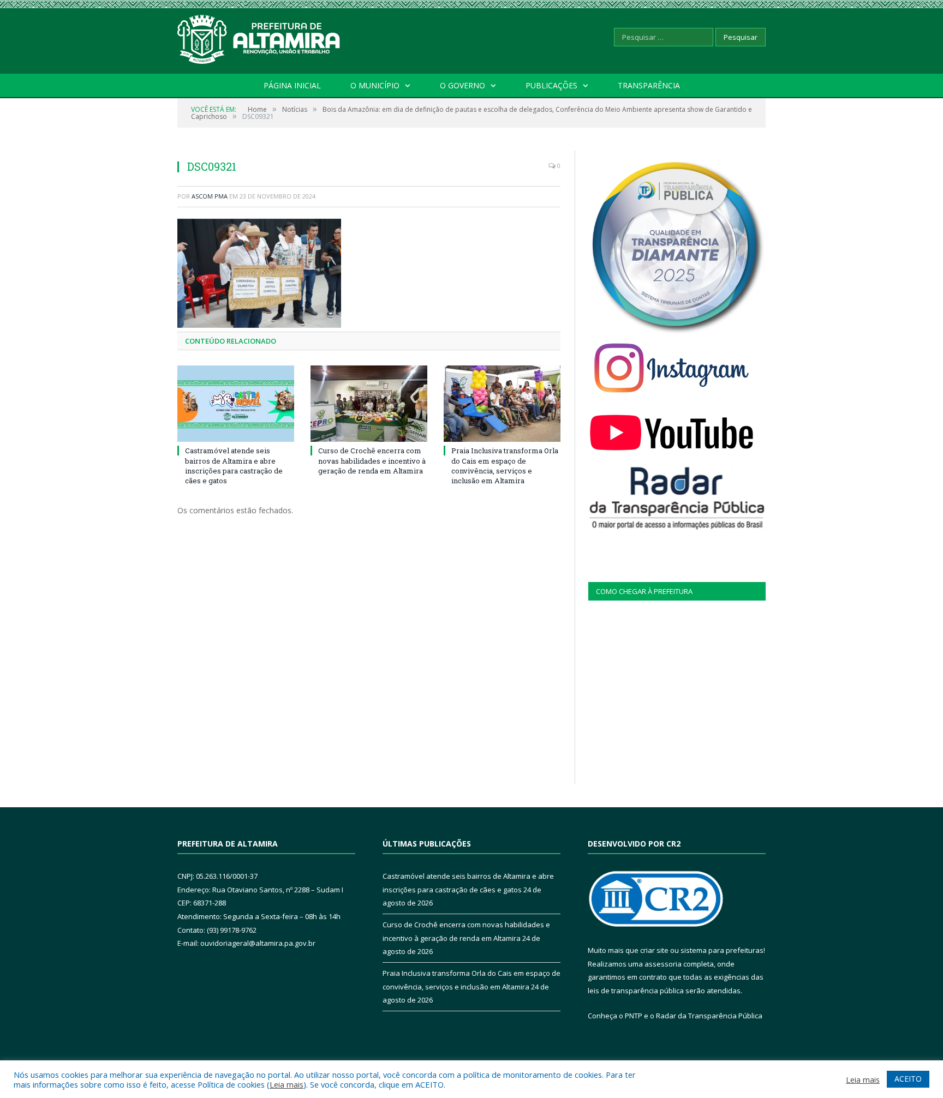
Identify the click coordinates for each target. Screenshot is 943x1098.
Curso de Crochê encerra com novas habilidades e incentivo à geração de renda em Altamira (372, 460)
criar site (654, 950)
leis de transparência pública (636, 990)
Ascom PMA (210, 196)
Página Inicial (292, 85)
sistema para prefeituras (722, 950)
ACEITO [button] (908, 1078)
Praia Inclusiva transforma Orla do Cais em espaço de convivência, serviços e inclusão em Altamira (504, 465)
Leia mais (286, 1084)
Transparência (649, 85)
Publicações (551, 85)
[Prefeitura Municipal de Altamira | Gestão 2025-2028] (259, 37)
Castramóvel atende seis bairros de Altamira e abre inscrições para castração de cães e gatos (234, 465)
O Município (374, 85)
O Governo (462, 85)
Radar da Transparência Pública (709, 1016)
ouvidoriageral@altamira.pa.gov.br (257, 943)
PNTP (633, 1016)
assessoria (663, 964)
